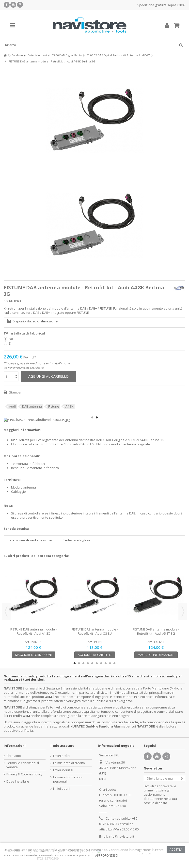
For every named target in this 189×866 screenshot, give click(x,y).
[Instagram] (20, 5)
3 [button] (83, 663)
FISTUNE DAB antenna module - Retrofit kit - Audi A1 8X (33, 631)
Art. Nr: (8, 300)
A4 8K (69, 406)
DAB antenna (32, 406)
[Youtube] (13, 5)
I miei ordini (61, 756)
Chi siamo (13, 756)
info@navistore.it (121, 836)
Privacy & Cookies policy (24, 774)
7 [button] (101, 663)
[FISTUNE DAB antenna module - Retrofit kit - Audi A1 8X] (33, 595)
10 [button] (114, 663)
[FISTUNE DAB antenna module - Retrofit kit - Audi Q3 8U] (94, 595)
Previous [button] (6, 611)
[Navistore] (89, 25)
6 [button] (97, 663)
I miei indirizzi (63, 770)
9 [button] (110, 663)
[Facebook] (7, 5)
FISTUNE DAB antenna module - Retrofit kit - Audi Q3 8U (95, 631)
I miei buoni (61, 789)
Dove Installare (17, 781)
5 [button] (92, 663)
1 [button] (92, 417)
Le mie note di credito (69, 763)
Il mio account (62, 745)
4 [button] (88, 663)
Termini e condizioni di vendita (23, 765)
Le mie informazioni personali (67, 779)
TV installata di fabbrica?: (25, 333)
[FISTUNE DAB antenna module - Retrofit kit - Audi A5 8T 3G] (155, 595)
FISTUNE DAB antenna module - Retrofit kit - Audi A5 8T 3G (156, 631)
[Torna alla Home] (5, 55)
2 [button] (97, 417)
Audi (12, 406)
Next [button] (182, 611)
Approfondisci (106, 855)
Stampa (14, 392)
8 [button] (106, 663)
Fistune (53, 406)
